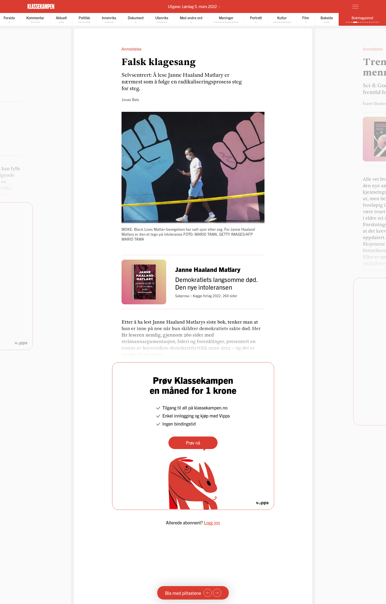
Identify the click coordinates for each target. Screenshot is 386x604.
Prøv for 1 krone (329, 6)
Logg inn (212, 522)
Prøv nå (193, 442)
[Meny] (355, 6)
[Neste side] (217, 593)
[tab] (35, 19)
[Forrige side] (208, 593)
